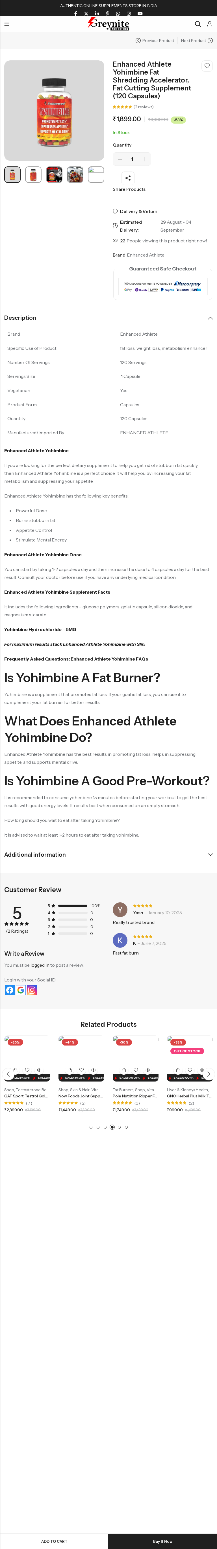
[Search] (198, 24)
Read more (132, 1070)
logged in (40, 965)
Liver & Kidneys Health (142, 1089)
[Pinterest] (107, 13)
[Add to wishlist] (207, 66)
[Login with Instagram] (32, 990)
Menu (6, 24)
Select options (78, 1070)
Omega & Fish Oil (191, 1089)
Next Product (193, 40)
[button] (8, 1074)
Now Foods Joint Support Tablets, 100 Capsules (58, 1096)
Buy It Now (162, 1541)
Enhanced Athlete (145, 255)
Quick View (48, 1070)
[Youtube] (140, 13)
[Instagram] (129, 13)
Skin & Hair (34, 1089)
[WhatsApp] (118, 13)
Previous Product (158, 40)
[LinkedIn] (97, 13)
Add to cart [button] (24, 1070)
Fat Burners (78, 1089)
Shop (18, 1089)
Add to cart (54, 1541)
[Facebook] (75, 13)
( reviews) (144, 106)
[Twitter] (86, 13)
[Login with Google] (21, 990)
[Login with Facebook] (10, 990)
